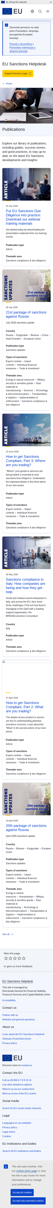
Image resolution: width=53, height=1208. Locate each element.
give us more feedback (20, 966)
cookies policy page (26, 1171)
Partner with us (10, 1015)
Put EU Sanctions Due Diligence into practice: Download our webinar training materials (23, 217)
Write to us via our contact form (18, 1089)
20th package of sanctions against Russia (26, 828)
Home (9, 83)
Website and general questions (18, 1019)
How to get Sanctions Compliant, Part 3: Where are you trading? (25, 461)
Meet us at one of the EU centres (19, 1093)
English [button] (32, 11)
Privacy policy (9, 1043)
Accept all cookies (22, 1192)
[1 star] (6, 958)
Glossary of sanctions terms (16, 1038)
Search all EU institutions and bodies (21, 1151)
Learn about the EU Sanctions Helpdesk (23, 1034)
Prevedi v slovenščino (20, 44)
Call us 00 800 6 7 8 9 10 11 (17, 1080)
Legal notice (8, 1132)
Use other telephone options (17, 1084)
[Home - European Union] (15, 11)
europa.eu (26, 1065)
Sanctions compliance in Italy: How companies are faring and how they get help (25, 585)
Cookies (6, 1136)
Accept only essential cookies (28, 1201)
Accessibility (8, 1000)
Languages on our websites (16, 1123)
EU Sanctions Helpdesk (17, 981)
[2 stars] (8, 958)
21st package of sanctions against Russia (26, 314)
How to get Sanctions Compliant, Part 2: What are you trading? (24, 707)
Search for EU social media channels (21, 1108)
